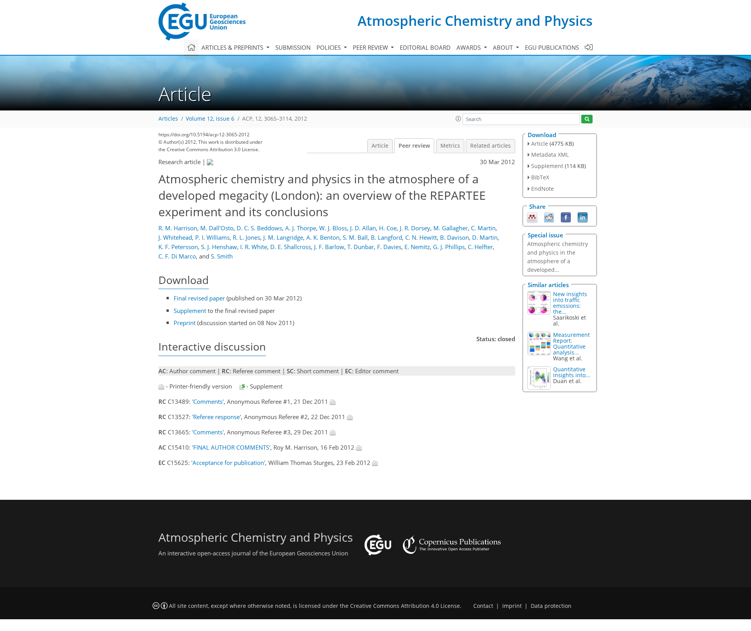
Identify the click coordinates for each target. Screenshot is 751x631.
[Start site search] (587, 119)
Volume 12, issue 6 (210, 118)
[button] (458, 118)
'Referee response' (216, 417)
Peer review (414, 145)
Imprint (512, 605)
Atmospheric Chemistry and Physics (475, 20)
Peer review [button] (371, 47)
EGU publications (552, 47)
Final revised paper (199, 298)
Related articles (490, 145)
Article (380, 145)
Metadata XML (550, 154)
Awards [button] (469, 47)
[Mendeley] (532, 217)
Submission (293, 47)
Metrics (450, 145)
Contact (483, 605)
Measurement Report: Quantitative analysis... (571, 343)
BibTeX (540, 177)
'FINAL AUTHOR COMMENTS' (231, 447)
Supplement (190, 311)
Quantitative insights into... (571, 372)
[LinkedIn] (582, 217)
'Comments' (208, 401)
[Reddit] (549, 217)
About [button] (503, 47)
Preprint (185, 323)
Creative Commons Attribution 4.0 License (405, 605)
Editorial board (425, 47)
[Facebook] (566, 217)
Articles (168, 118)
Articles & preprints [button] (233, 47)
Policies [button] (329, 47)
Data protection (551, 605)
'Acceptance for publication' (228, 462)
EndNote (542, 188)
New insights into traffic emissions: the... (570, 302)
